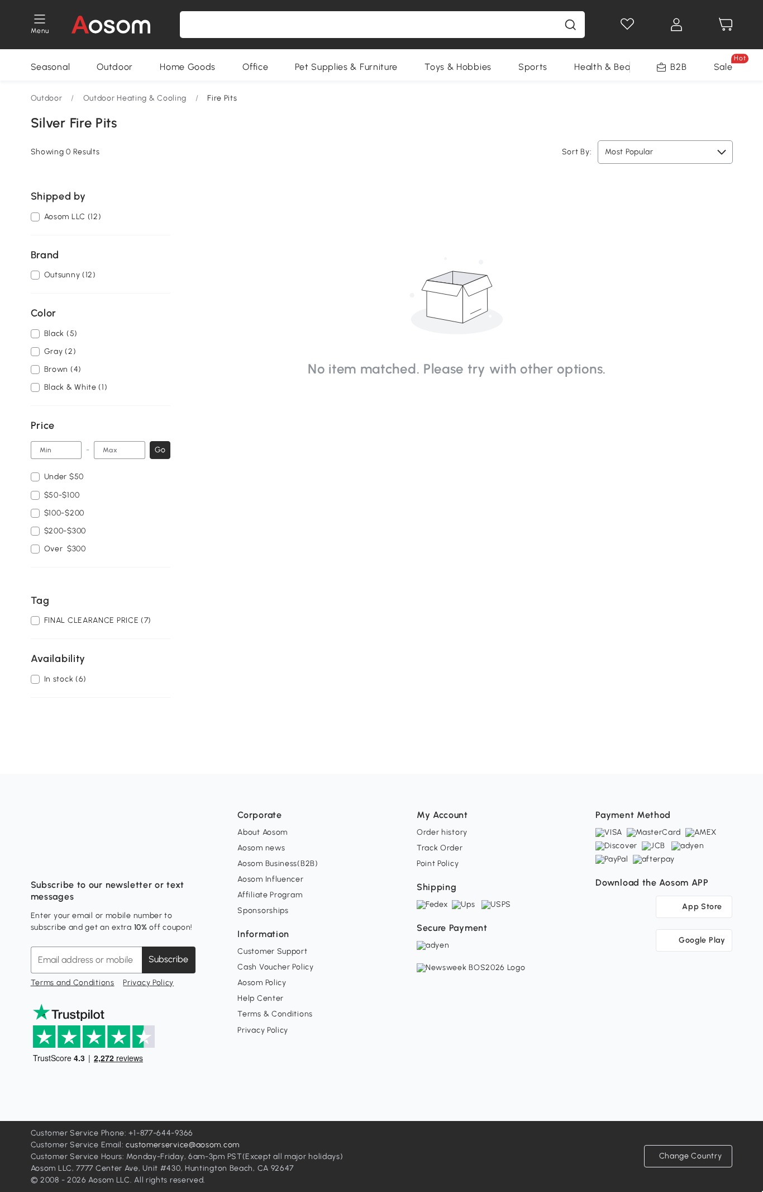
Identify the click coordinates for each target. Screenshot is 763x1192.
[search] (570, 24)
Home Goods (188, 67)
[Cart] (725, 24)
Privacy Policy (148, 982)
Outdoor (115, 67)
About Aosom (262, 832)
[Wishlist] (627, 24)
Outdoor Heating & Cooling (135, 98)
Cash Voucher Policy (275, 967)
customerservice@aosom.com (183, 1145)
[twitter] (138, 857)
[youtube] (89, 857)
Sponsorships (262, 910)
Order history (442, 832)
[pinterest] (113, 857)
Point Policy (438, 863)
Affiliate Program (269, 895)
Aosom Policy (261, 982)
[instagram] (64, 857)
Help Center (260, 998)
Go (160, 450)
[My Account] (676, 24)
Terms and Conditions (73, 982)
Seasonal (50, 67)
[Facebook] (40, 857)
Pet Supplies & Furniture (346, 67)
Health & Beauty (609, 67)
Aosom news (261, 848)
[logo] (111, 25)
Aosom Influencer (270, 879)
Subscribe (168, 959)
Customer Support (272, 951)
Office (255, 67)
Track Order (440, 848)
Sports (532, 67)
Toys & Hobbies (458, 67)
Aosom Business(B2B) (277, 863)
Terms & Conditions (275, 1014)
